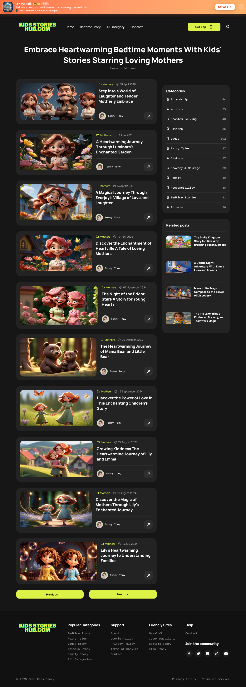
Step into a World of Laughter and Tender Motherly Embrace (118, 96)
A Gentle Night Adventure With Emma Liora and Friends (209, 266)
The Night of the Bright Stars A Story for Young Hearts (123, 299)
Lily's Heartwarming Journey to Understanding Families (125, 555)
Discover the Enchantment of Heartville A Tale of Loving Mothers (123, 248)
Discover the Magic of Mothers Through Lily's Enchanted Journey (117, 504)
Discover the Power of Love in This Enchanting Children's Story (125, 403)
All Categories (80, 659)
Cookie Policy (122, 638)
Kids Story (157, 648)
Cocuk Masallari (162, 638)
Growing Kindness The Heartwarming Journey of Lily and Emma (124, 454)
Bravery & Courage (185, 168)
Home (70, 27)
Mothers (130, 68)
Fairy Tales (180, 148)
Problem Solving (184, 119)
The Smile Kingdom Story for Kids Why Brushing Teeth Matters (210, 241)
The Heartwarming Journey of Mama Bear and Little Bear (125, 351)
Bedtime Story (90, 27)
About (115, 633)
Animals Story (79, 648)
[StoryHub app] (8, 7)
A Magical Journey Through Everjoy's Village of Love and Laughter (122, 197)
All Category (116, 27)
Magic (175, 138)
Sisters (177, 158)
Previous (52, 594)
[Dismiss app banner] (241, 7)
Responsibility (183, 187)
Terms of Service (124, 648)
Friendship (179, 99)
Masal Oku (157, 633)
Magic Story (77, 643)
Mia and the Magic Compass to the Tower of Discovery (209, 291)
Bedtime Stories (184, 197)
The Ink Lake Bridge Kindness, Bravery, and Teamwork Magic (209, 317)
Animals (177, 207)
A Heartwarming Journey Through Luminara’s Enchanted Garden (119, 147)
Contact (136, 27)
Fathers (177, 128)
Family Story (78, 654)
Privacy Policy (123, 643)
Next (120, 594)
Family (176, 177)
